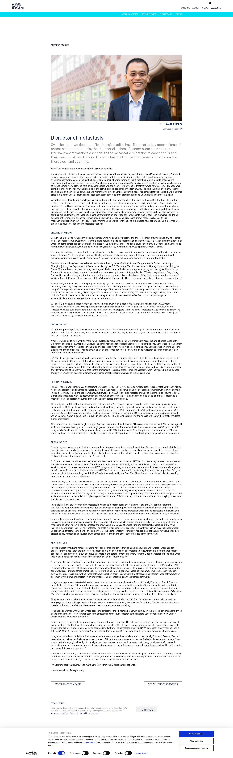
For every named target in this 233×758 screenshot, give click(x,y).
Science (185, 8)
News (205, 8)
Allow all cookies (196, 734)
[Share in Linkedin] (177, 123)
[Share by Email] (171, 123)
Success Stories (129, 14)
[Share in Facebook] (174, 123)
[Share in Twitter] (181, 123)
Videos (179, 14)
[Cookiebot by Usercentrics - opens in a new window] (32, 753)
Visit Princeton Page (68, 684)
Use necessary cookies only (196, 748)
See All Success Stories (163, 684)
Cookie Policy (89, 742)
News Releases (148, 14)
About (196, 8)
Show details (141, 753)
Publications (166, 14)
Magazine (216, 8)
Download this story (171, 129)
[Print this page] (167, 123)
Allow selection (196, 741)
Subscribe (146, 709)
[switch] (85, 753)
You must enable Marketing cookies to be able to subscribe (74, 713)
